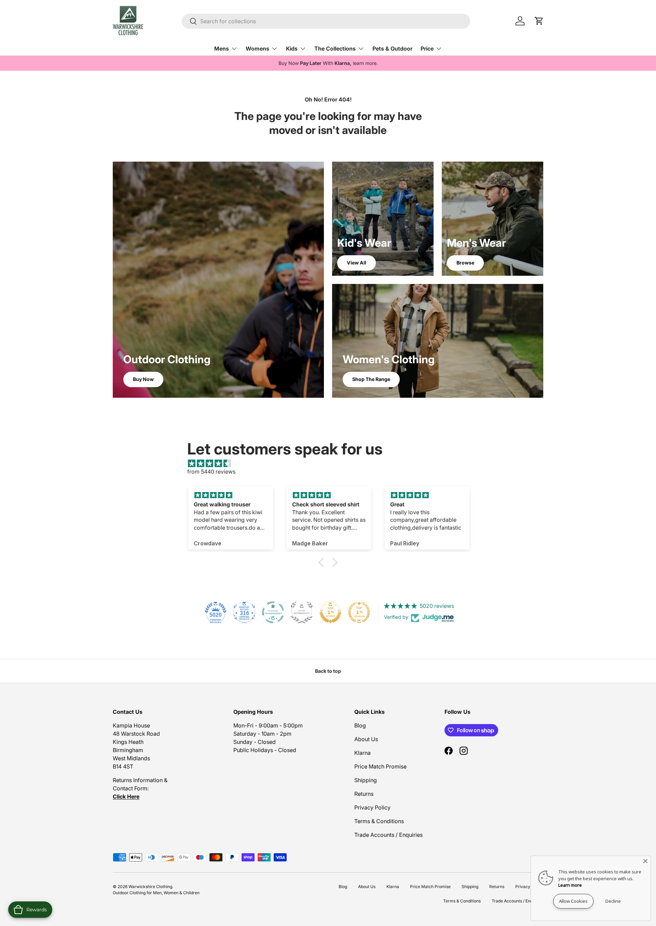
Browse (465, 262)
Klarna (362, 752)
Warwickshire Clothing (150, 886)
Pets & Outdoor (392, 48)
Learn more (570, 885)
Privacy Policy (372, 807)
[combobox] (326, 21)
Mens (221, 48)
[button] (323, 562)
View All (356, 262)
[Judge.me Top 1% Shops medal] (330, 612)
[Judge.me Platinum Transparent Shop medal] (273, 612)
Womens (257, 48)
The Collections (335, 48)
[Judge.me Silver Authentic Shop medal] (302, 612)
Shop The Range (371, 379)
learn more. (365, 63)
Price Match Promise (380, 766)
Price (427, 48)
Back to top (328, 671)
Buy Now (143, 379)
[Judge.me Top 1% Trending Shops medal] (359, 612)
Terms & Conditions (379, 821)
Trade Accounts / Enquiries (388, 834)
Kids (292, 48)
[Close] (645, 861)
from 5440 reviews (211, 471)
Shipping (365, 780)
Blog (360, 725)
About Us (366, 739)
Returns (363, 793)
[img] (331, 463)
